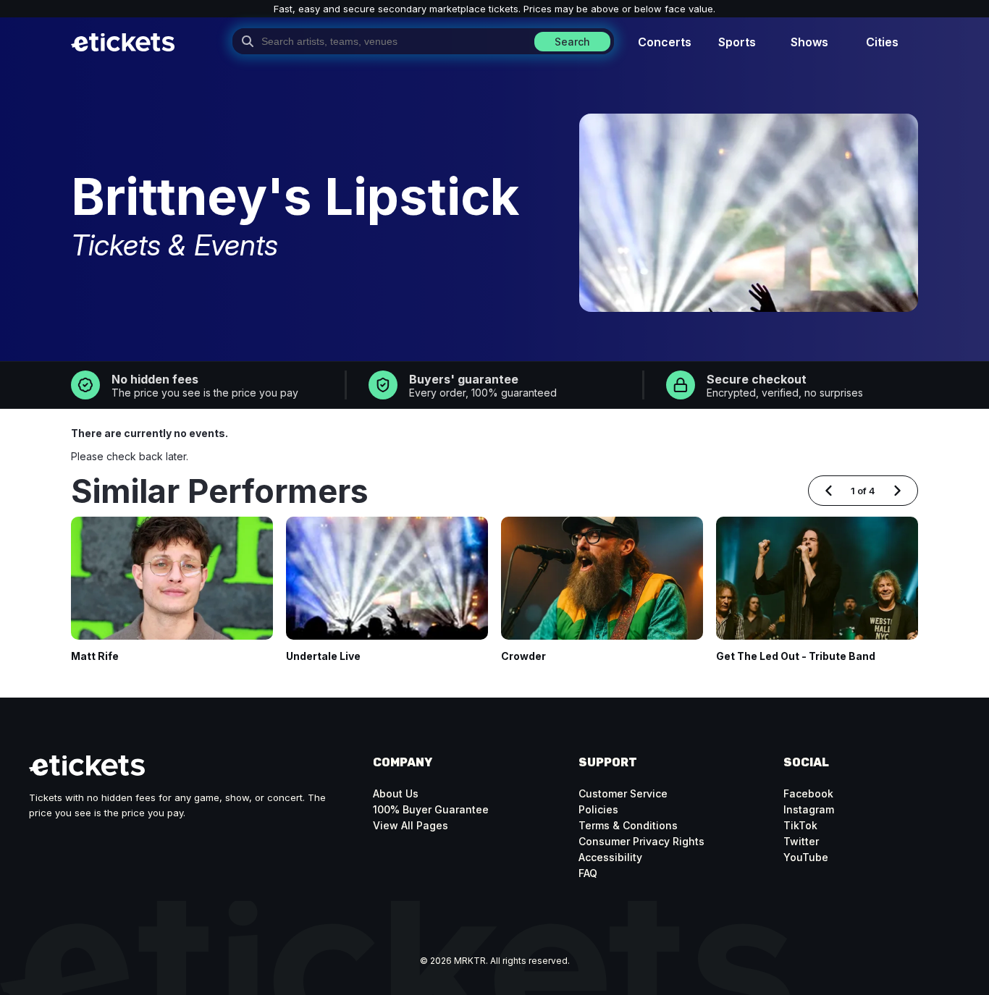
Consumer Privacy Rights (641, 841)
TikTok (800, 825)
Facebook (808, 793)
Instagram (808, 809)
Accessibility (610, 857)
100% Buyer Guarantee (431, 809)
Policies (598, 809)
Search (572, 41)
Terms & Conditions (628, 825)
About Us (395, 793)
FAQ (587, 873)
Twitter (801, 841)
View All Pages (410, 825)
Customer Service (623, 793)
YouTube (805, 857)
